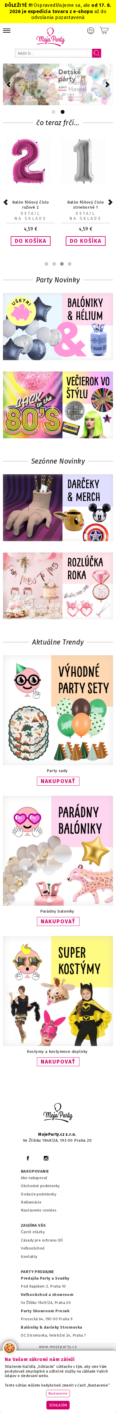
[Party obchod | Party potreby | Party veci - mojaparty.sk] (51, 37)
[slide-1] (63, 112)
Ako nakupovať (34, 1178)
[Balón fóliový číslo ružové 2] (30, 182)
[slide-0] (53, 112)
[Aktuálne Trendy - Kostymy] (58, 1044)
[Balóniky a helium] (58, 327)
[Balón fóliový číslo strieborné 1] (85, 182)
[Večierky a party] (58, 405)
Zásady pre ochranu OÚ (42, 1240)
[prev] (8, 84)
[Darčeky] (58, 508)
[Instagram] (45, 1158)
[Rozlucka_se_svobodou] (58, 586)
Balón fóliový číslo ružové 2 (30, 205)
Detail (30, 213)
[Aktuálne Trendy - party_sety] (58, 763)
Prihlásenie (90, 30)
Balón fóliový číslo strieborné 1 (85, 205)
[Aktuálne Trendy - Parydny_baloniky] (58, 904)
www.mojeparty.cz (58, 1346)
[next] (107, 84)
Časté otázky (33, 1232)
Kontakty (29, 1256)
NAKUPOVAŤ (58, 781)
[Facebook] (27, 1158)
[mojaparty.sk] (58, 1113)
